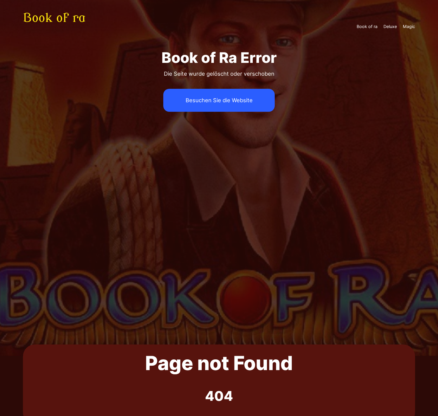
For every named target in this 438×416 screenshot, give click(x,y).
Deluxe (390, 26)
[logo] (58, 26)
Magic (409, 26)
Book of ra (367, 26)
